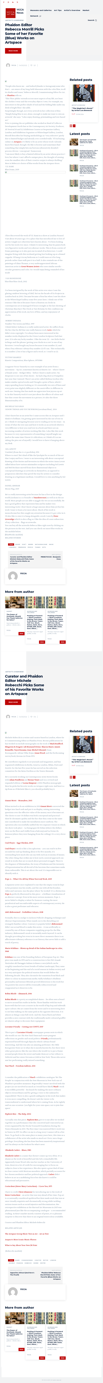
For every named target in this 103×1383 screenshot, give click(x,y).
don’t (24, 544)
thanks (37, 547)
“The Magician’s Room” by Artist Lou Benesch (82, 109)
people (30, 547)
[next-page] (74, 125)
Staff (73, 114)
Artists (36, 266)
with (44, 547)
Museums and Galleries (32, 612)
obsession (22, 547)
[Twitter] (17, 2)
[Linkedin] (13, 2)
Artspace (18, 142)
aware (17, 544)
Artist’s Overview (78, 105)
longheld (12, 547)
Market (9, 611)
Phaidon (11, 95)
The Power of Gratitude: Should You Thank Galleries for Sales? (15, 617)
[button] (92, 20)
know (51, 544)
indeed (30, 544)
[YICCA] (8, 65)
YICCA (13, 65)
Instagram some (41, 544)
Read (21, 633)
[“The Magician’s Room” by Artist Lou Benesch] (84, 93)
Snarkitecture (40, 498)
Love (49, 330)
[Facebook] (4, 2)
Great (23, 266)
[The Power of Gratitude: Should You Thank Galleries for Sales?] (15, 602)
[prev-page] (71, 125)
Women (29, 266)
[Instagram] (8, 2)
